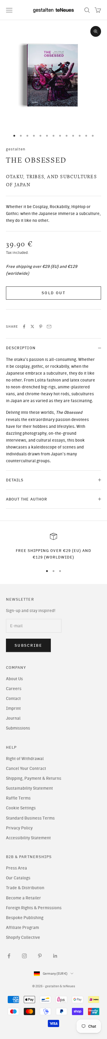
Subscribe (28, 645)
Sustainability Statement (29, 788)
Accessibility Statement (28, 837)
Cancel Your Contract (26, 768)
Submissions (18, 728)
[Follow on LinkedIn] (55, 956)
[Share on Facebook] (24, 326)
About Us (14, 678)
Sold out (53, 293)
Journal (13, 718)
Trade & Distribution (25, 887)
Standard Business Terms (30, 818)
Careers (13, 688)
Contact (13, 698)
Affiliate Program (22, 927)
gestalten (16, 149)
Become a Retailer (23, 898)
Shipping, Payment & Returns (33, 778)
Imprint (13, 708)
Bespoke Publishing (24, 917)
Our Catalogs (18, 878)
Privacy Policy (19, 828)
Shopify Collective (23, 937)
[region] (53, 547)
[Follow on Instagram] (24, 956)
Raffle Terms (18, 798)
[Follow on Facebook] (9, 956)
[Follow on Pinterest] (40, 956)
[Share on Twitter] (32, 326)
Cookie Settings (21, 808)
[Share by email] (49, 326)
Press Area (16, 868)
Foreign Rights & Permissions (34, 907)
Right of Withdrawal (25, 758)
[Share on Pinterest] (40, 326)
